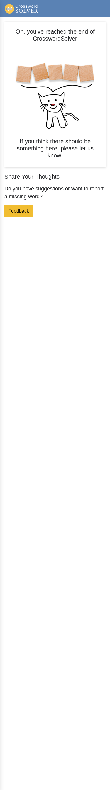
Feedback (18, 210)
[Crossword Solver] (21, 8)
